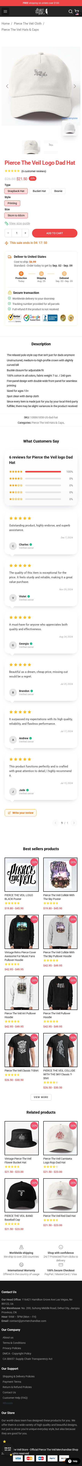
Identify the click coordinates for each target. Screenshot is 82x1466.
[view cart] (76, 11)
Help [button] (75, 1461)
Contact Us (9, 1392)
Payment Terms (12, 1381)
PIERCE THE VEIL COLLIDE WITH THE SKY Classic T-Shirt (59, 1074)
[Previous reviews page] (55, 822)
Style (8, 197)
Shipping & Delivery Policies (19, 1376)
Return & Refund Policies (17, 1387)
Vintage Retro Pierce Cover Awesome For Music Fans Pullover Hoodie (20, 956)
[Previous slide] (7, 86)
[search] (70, 11)
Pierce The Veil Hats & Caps (20, 29)
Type (7, 184)
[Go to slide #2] (51, 147)
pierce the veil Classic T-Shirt (22, 1070)
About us (8, 1337)
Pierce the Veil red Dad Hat (59, 1215)
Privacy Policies (12, 1348)
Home (6, 23)
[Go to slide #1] (31, 147)
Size (7, 209)
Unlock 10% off (7, 1449)
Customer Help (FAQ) (15, 1397)
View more (41, 1097)
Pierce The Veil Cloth (28, 23)
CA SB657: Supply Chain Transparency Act (27, 1358)
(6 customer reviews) (33, 171)
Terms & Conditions (14, 1342)
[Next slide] (75, 86)
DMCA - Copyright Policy (17, 1353)
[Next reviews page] (74, 822)
